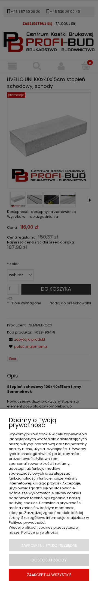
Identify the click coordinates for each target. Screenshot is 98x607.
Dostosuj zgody (49, 560)
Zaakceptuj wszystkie (49, 575)
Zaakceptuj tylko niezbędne (49, 545)
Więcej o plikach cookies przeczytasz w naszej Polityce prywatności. (44, 530)
